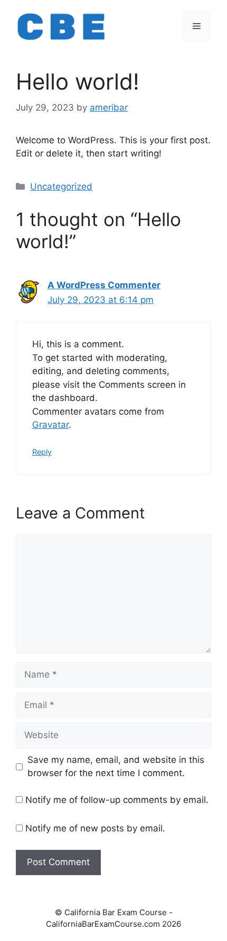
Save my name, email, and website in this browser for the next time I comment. (115, 766)
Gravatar (50, 424)
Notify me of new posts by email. (95, 828)
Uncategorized (61, 186)
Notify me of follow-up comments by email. (117, 800)
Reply (42, 451)
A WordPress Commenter (104, 285)
